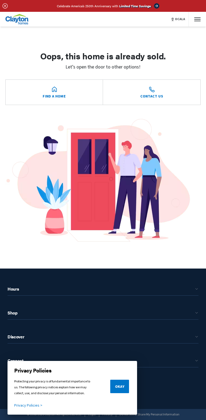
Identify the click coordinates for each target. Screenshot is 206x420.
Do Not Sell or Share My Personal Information (149, 414)
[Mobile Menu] (197, 19)
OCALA (180, 19)
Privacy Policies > (28, 405)
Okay (119, 386)
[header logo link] (17, 19)
